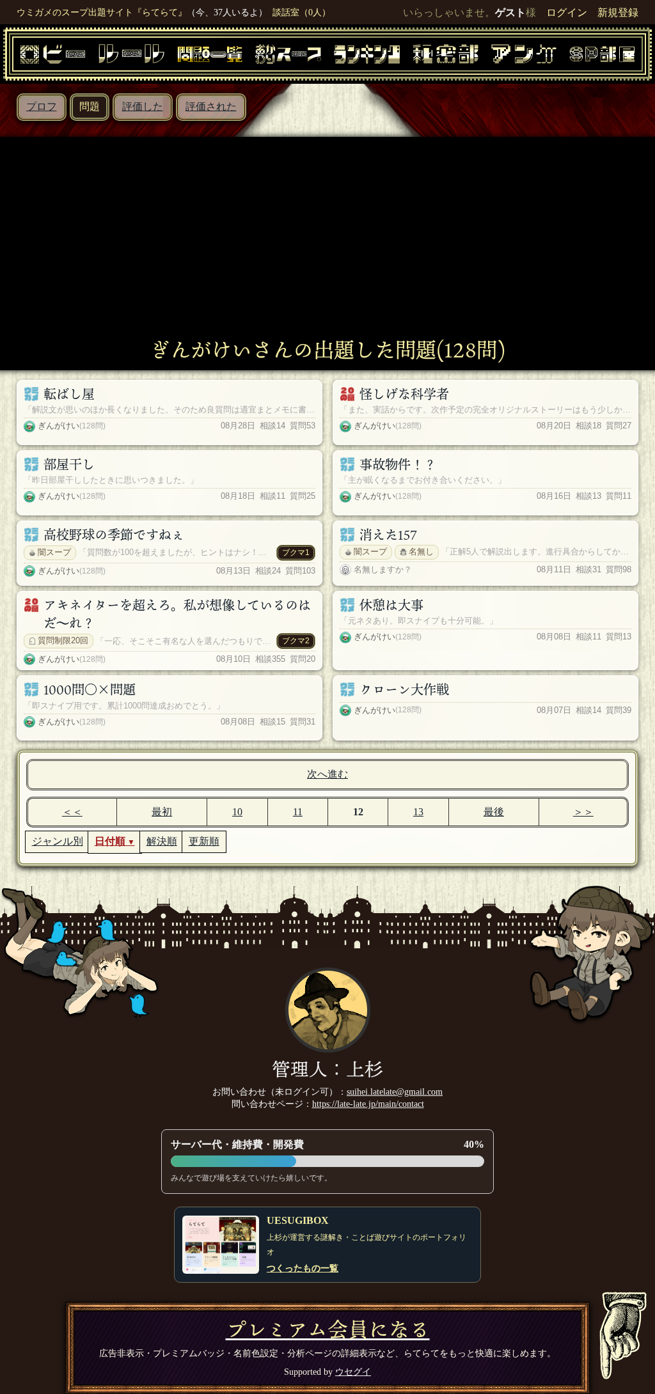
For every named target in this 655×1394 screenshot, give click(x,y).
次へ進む (327, 774)
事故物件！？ (397, 464)
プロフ (41, 106)
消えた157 (388, 534)
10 (237, 811)
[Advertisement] (328, 242)
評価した (142, 106)
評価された (211, 106)
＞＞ (583, 811)
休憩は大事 (391, 605)
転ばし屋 (69, 393)
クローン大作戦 (404, 689)
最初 (162, 811)
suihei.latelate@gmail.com (395, 1091)
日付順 (110, 841)
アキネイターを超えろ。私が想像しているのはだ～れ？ (177, 613)
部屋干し (69, 464)
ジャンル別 (57, 841)
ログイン (566, 12)
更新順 (204, 841)
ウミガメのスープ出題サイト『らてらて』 (102, 12)
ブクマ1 (296, 552)
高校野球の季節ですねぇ (113, 534)
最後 (494, 811)
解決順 (161, 841)
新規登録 (617, 12)
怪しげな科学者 (404, 393)
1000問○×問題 (89, 689)
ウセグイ (353, 1372)
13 (418, 811)
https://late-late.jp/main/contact (368, 1104)
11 (298, 811)
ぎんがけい (58, 425)
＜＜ (72, 811)
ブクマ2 (296, 640)
